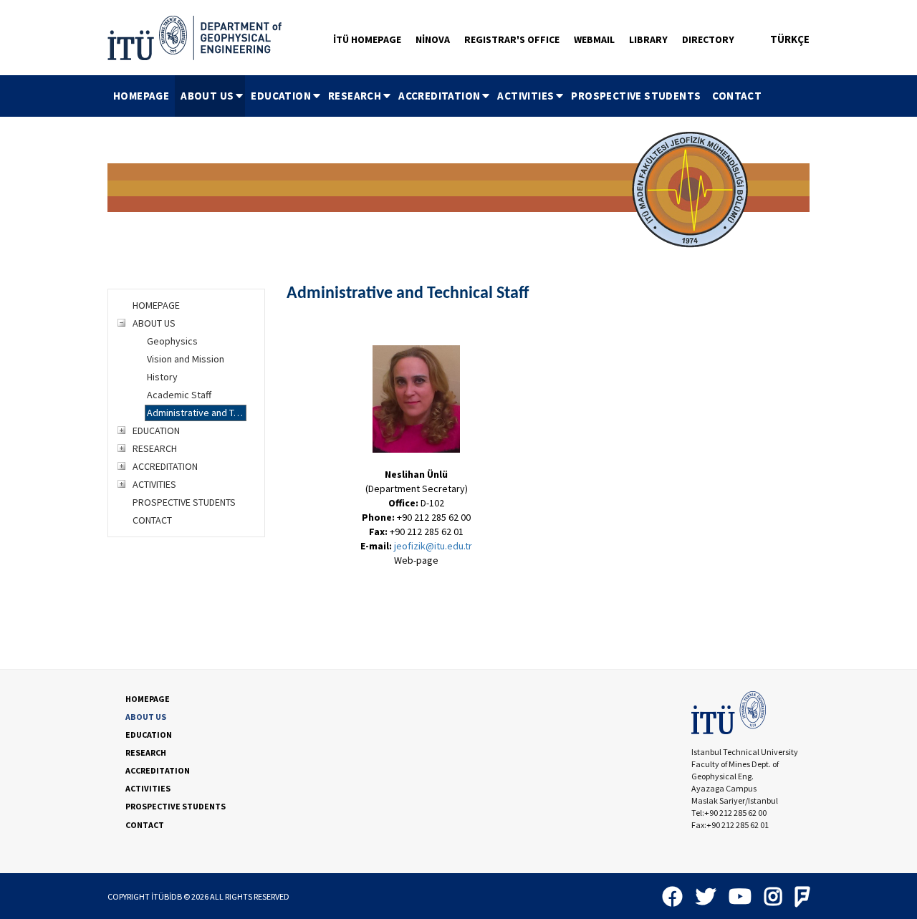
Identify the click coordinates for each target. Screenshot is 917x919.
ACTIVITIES (525, 95)
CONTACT (737, 95)
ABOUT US (207, 95)
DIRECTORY (708, 39)
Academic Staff (179, 394)
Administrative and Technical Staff (196, 412)
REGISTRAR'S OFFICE (512, 39)
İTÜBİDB (166, 896)
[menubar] (437, 96)
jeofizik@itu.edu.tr (433, 545)
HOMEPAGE (141, 95)
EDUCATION (281, 95)
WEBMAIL (594, 39)
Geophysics (172, 341)
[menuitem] (141, 96)
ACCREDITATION (439, 95)
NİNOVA (433, 39)
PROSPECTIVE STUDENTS (636, 95)
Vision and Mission (185, 358)
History (162, 376)
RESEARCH (354, 95)
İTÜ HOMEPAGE (367, 39)
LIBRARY (648, 39)
